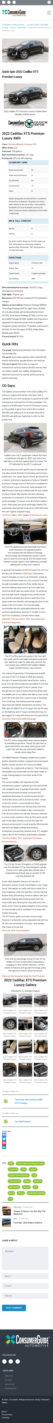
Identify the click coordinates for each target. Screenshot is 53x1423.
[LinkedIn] (25, 1147)
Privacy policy (7, 1415)
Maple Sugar (14, 1187)
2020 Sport (28, 573)
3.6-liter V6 (13, 1169)
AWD (23, 1169)
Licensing (5, 1418)
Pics (35, 1187)
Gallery (27, 1181)
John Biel (37, 1181)
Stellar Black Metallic (36, 1193)
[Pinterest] (25, 1143)
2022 (11, 1163)
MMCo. (5, 1403)
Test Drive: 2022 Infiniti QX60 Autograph (19, 719)
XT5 (10, 1199)
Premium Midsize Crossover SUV (22, 144)
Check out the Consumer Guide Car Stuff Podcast (23, 976)
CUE (34, 1175)
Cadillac (33, 1169)
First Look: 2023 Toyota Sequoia (15, 930)
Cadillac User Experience (18, 1175)
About (4, 1412)
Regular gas (18, 294)
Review (21, 1193)
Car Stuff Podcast (23, 1122)
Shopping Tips (10, 1388)
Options (26, 1187)
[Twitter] (25, 1139)
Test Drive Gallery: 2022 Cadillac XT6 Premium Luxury (25, 515)
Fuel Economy (14, 1181)
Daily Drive (9, 1376)
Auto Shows (9, 1384)
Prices (11, 1193)
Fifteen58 (44, 1400)
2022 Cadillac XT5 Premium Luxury (30, 1163)
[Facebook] (25, 1135)
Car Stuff (8, 1380)
